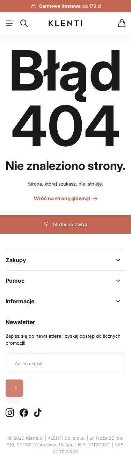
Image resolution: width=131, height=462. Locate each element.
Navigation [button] (9, 23)
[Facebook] (24, 413)
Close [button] (65, 260)
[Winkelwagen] (121, 23)
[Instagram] (10, 413)
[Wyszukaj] (24, 23)
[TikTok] (37, 413)
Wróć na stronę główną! (63, 198)
